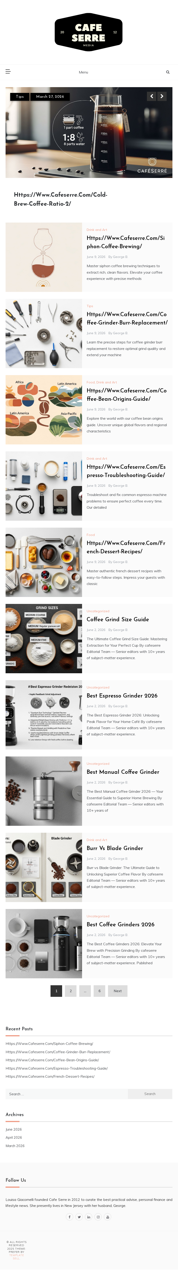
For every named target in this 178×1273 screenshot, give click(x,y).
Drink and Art (97, 230)
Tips (20, 97)
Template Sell (16, 1257)
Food (91, 535)
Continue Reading (147, 200)
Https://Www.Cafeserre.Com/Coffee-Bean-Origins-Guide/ (52, 1060)
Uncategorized (98, 611)
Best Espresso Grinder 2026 (122, 696)
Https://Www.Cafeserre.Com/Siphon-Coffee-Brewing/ (49, 1043)
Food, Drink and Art (102, 382)
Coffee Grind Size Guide (118, 620)
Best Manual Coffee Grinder (123, 772)
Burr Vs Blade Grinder (115, 848)
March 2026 (15, 1146)
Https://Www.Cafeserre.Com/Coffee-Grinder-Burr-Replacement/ (58, 1052)
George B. (120, 257)
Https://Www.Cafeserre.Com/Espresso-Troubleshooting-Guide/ (57, 1068)
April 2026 (14, 1137)
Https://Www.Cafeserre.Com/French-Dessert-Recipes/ (50, 1076)
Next (162, 96)
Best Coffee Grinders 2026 (121, 925)
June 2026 (14, 1129)
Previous (151, 96)
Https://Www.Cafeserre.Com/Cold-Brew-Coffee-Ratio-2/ (61, 199)
